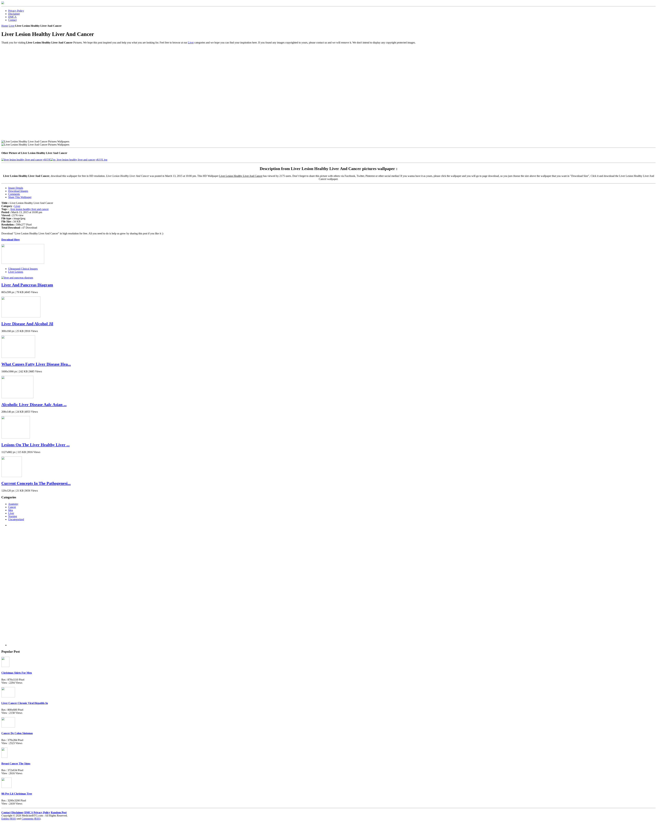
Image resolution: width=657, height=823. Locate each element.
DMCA (12, 16)
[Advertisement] (104, 68)
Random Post (59, 812)
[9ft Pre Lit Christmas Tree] (6, 787)
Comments (14, 194)
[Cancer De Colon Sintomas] (8, 726)
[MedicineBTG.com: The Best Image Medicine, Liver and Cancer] (2, 3)
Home (4, 25)
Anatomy (13, 503)
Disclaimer (14, 13)
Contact (12, 19)
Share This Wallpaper (19, 197)
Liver (12, 25)
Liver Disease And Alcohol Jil (27, 324)
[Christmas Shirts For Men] (5, 666)
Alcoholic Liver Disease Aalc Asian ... (34, 404)
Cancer (12, 507)
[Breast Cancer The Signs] (4, 756)
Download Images (18, 191)
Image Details (15, 187)
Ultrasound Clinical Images (23, 268)
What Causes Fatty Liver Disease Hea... (36, 364)
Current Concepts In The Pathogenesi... (36, 483)
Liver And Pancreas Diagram (27, 285)
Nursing (12, 516)
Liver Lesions (15, 271)
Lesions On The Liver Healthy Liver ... (35, 445)
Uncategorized (16, 519)
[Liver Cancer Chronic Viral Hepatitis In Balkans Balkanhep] (8, 696)
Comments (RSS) (31, 818)
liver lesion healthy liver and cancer (29, 209)
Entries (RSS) (8, 818)
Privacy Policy (16, 10)
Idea (10, 510)
